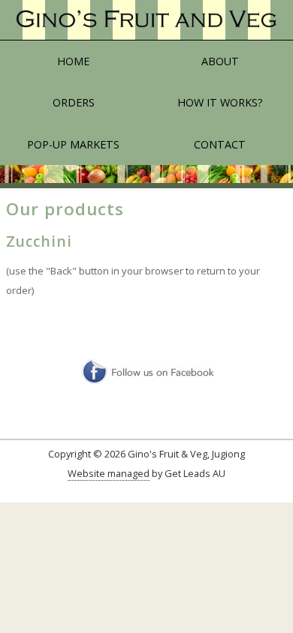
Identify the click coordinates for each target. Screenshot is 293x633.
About (220, 61)
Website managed (109, 473)
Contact (220, 144)
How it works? (220, 102)
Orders (74, 102)
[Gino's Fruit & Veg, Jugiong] (146, 20)
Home (73, 61)
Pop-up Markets (73, 144)
